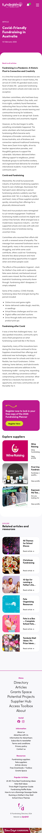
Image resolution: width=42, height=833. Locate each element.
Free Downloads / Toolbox (21, 767)
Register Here (14, 423)
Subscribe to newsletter (21, 740)
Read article (27, 551)
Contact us (21, 749)
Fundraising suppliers (21, 759)
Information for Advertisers (21, 737)
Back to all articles (9, 63)
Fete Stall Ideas (21, 783)
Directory (21, 682)
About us (21, 732)
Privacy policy (21, 746)
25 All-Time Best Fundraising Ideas (21, 781)
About (21, 710)
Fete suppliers (21, 762)
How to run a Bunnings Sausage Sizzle (21, 792)
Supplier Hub (21, 701)
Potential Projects (21, 696)
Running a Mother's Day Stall (21, 795)
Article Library (21, 765)
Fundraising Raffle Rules (21, 789)
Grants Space (21, 692)
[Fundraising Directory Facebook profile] (19, 721)
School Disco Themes (21, 798)
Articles (21, 687)
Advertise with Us (21, 735)
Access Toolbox (21, 706)
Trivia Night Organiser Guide (21, 786)
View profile (33, 457)
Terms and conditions (21, 743)
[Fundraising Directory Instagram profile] (23, 721)
